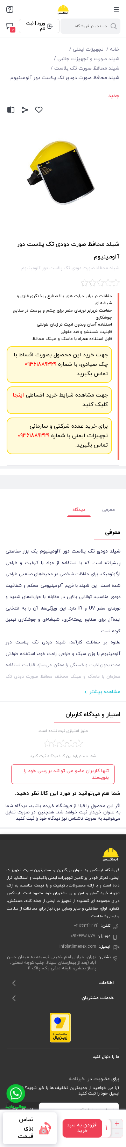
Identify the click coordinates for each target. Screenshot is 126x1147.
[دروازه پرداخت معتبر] (60, 1027)
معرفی (108, 510)
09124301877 (83, 936)
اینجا (18, 395)
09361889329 (40, 364)
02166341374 (86, 925)
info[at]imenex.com (77, 946)
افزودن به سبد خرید (82, 1128)
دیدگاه (78, 510)
